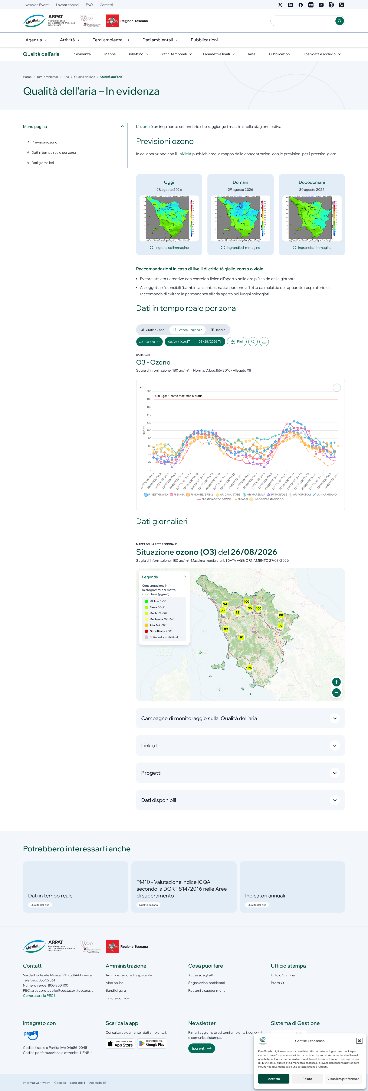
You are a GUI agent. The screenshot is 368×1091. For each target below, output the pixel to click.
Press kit (277, 983)
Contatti (106, 5)
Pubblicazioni (204, 39)
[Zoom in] (336, 682)
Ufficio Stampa (283, 975)
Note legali (77, 1083)
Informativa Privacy (36, 1083)
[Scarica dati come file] (264, 341)
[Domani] (240, 218)
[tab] (153, 330)
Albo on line (115, 983)
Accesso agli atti (201, 975)
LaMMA (184, 153)
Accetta (274, 1079)
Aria (66, 77)
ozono (144, 126)
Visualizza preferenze (343, 1079)
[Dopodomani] (312, 218)
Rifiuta (307, 1079)
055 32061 (47, 980)
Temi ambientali (109, 39)
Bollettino (135, 54)
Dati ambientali (157, 39)
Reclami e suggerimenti (206, 990)
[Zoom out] (336, 692)
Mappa (110, 54)
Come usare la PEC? (39, 995)
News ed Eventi (37, 5)
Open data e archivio (319, 54)
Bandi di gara (116, 990)
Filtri (240, 341)
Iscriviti (199, 1048)
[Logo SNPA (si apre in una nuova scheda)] (90, 20)
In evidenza (82, 54)
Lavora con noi (67, 5)
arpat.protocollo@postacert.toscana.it (62, 990)
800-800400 (58, 985)
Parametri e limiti (216, 54)
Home (27, 77)
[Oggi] (169, 218)
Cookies (60, 1083)
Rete (252, 54)
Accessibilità (97, 1083)
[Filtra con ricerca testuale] (253, 341)
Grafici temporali (173, 54)
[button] (359, 1041)
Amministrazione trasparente (129, 975)
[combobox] (303, 21)
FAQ (89, 5)
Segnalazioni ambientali (206, 983)
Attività (67, 39)
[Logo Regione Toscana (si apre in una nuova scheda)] (128, 20)
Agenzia (34, 39)
